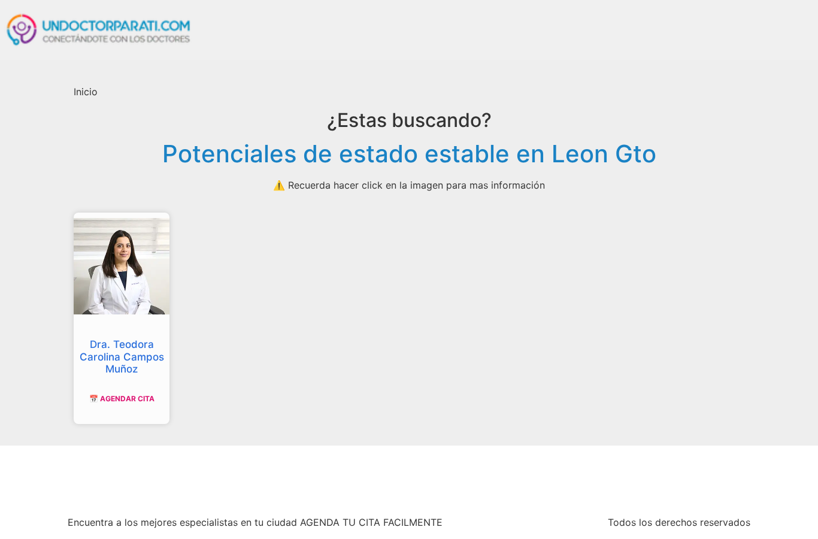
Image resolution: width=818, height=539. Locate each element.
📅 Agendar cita (121, 398)
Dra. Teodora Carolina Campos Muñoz (122, 356)
